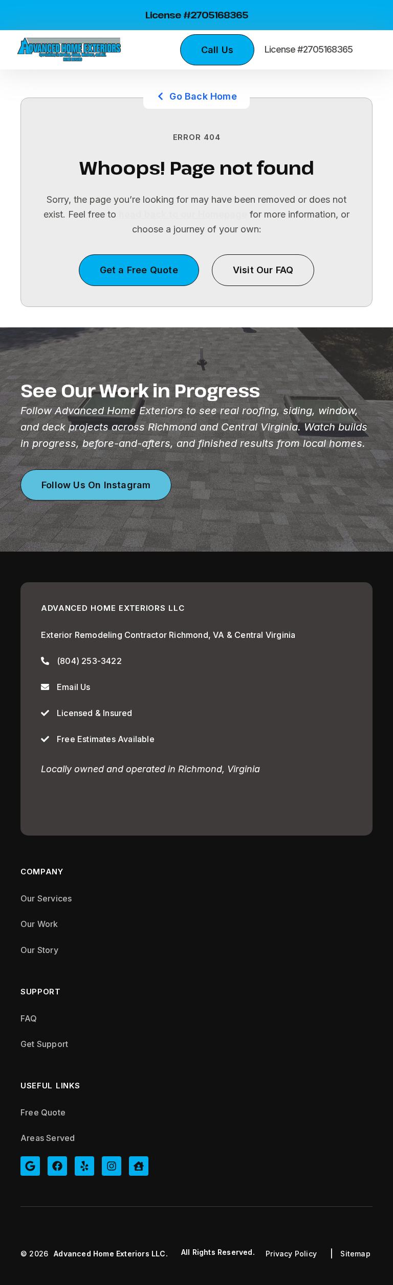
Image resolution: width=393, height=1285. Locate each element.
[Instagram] (111, 1166)
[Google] (30, 1166)
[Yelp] (84, 1166)
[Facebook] (57, 1166)
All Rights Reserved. (218, 1252)
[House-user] (138, 1166)
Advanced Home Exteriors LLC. (111, 1253)
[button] (368, 50)
